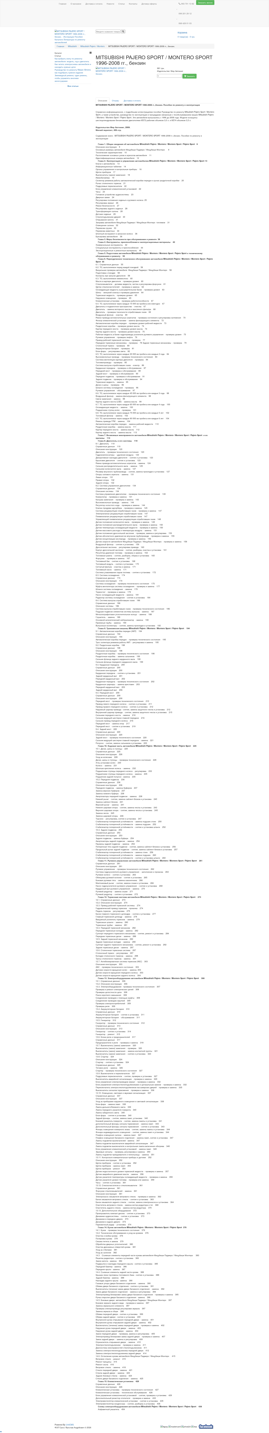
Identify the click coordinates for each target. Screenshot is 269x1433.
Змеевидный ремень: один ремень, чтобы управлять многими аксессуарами (71, 78)
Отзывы (115, 100)
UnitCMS (70, 1424)
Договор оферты (149, 3)
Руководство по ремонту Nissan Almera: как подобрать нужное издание (73, 71)
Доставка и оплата (93, 3)
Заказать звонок (205, 2)
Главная (62, 3)
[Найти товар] (123, 31)
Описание (102, 100)
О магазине (76, 3)
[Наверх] (1, 1431)
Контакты (133, 3)
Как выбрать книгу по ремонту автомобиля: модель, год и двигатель (72, 60)
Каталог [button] (58, 53)
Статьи (121, 3)
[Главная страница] (73, 36)
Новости (110, 3)
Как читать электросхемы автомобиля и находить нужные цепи (73, 65)
